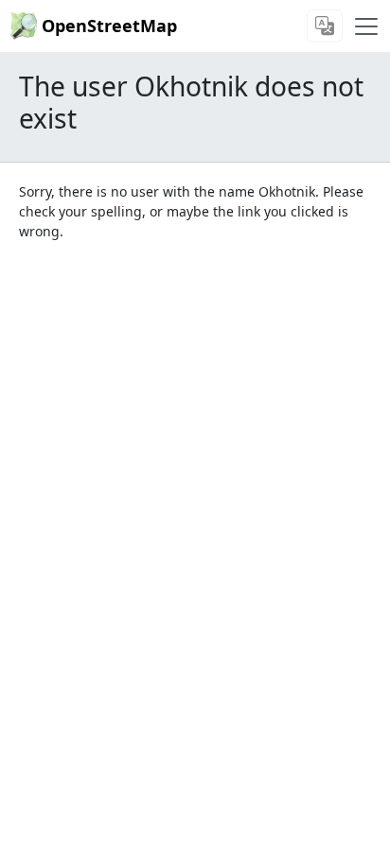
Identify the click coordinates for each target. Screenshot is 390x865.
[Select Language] (325, 26)
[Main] (366, 26)
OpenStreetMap (109, 25)
